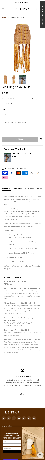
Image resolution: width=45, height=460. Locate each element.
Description (6, 188)
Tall (5, 114)
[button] (42, 14)
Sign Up (12, 452)
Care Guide (29, 188)
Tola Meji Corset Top (21, 154)
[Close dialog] (43, 428)
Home (4, 17)
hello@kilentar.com (21, 350)
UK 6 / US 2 (8, 104)
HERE (14, 269)
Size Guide (18, 188)
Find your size (37, 99)
